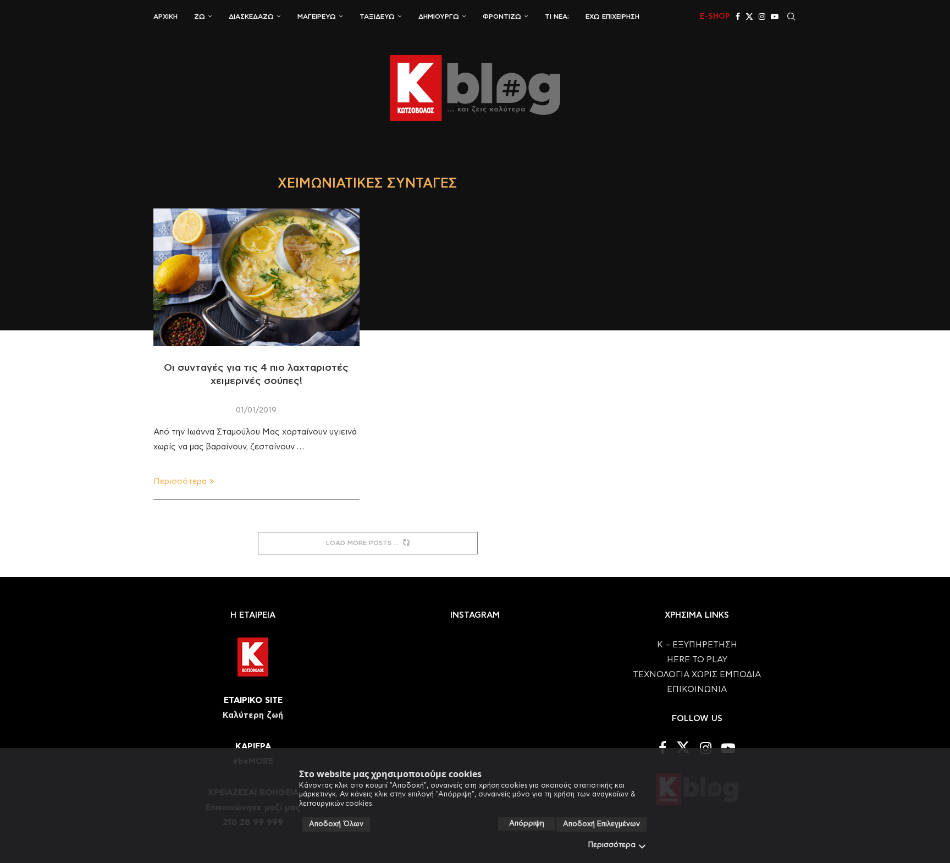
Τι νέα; (557, 16)
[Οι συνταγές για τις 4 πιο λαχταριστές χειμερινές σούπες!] (256, 277)
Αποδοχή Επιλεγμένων (601, 824)
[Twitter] (749, 16)
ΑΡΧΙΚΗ (165, 16)
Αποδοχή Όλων (336, 824)
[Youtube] (774, 16)
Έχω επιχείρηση (612, 16)
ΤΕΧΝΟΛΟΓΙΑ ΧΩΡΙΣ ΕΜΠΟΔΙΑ (697, 674)
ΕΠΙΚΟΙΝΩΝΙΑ (697, 689)
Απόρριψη (526, 823)
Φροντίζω (502, 16)
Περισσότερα (612, 845)
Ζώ (199, 16)
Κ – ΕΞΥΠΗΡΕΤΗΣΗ (697, 645)
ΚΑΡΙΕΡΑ (253, 747)
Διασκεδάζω (251, 16)
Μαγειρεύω (316, 16)
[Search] (791, 16)
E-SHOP (715, 16)
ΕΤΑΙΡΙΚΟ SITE (253, 700)
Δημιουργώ (438, 16)
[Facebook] (738, 16)
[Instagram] (762, 16)
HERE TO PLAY (697, 660)
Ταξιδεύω (377, 16)
